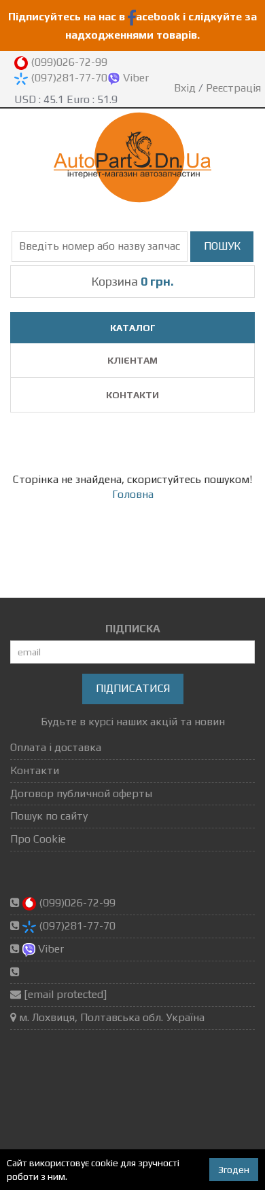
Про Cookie (38, 838)
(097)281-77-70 (67, 77)
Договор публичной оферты (81, 793)
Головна (133, 494)
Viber (134, 77)
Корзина (132, 281)
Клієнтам (132, 360)
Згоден (233, 1169)
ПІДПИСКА (132, 628)
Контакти (132, 394)
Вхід (185, 87)
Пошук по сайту (49, 815)
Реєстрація (233, 87)
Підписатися (133, 688)
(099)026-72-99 (67, 62)
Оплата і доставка (55, 747)
